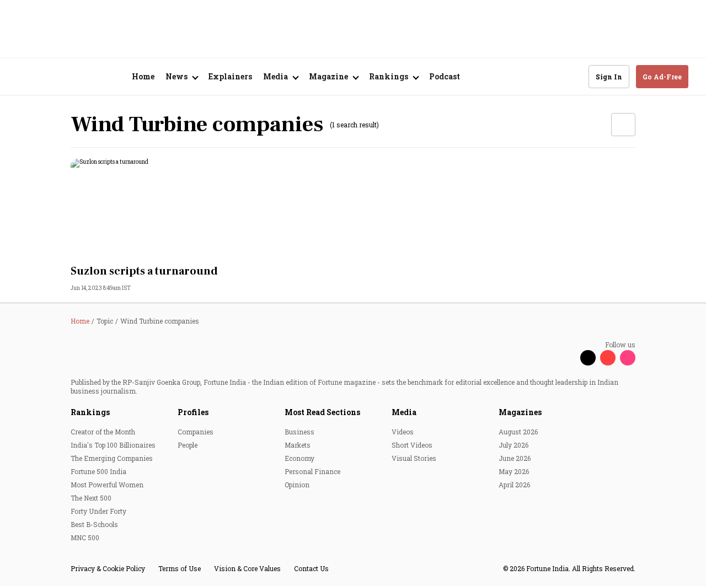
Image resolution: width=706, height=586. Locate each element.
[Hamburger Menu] (24, 77)
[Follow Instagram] (627, 357)
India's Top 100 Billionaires (113, 444)
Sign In (609, 76)
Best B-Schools (94, 524)
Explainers (230, 76)
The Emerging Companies (112, 458)
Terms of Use (179, 568)
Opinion (297, 484)
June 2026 (515, 458)
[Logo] (77, 77)
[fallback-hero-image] (159, 208)
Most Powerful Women (107, 484)
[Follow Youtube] (608, 357)
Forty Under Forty (98, 511)
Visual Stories (414, 458)
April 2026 (514, 484)
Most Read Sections (322, 412)
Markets (298, 444)
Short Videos (412, 444)
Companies (195, 431)
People (187, 444)
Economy (299, 458)
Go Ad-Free (662, 76)
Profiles (193, 412)
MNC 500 (85, 537)
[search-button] (573, 76)
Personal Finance (312, 471)
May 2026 (514, 471)
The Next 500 (91, 497)
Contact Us (311, 568)
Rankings (90, 412)
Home (143, 76)
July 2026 (513, 444)
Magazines (520, 412)
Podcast (444, 76)
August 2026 (518, 431)
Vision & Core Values (247, 568)
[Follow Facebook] (568, 357)
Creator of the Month (103, 431)
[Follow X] (588, 357)
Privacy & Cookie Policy (108, 568)
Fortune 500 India (98, 471)
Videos (403, 431)
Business (299, 431)
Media (404, 412)
